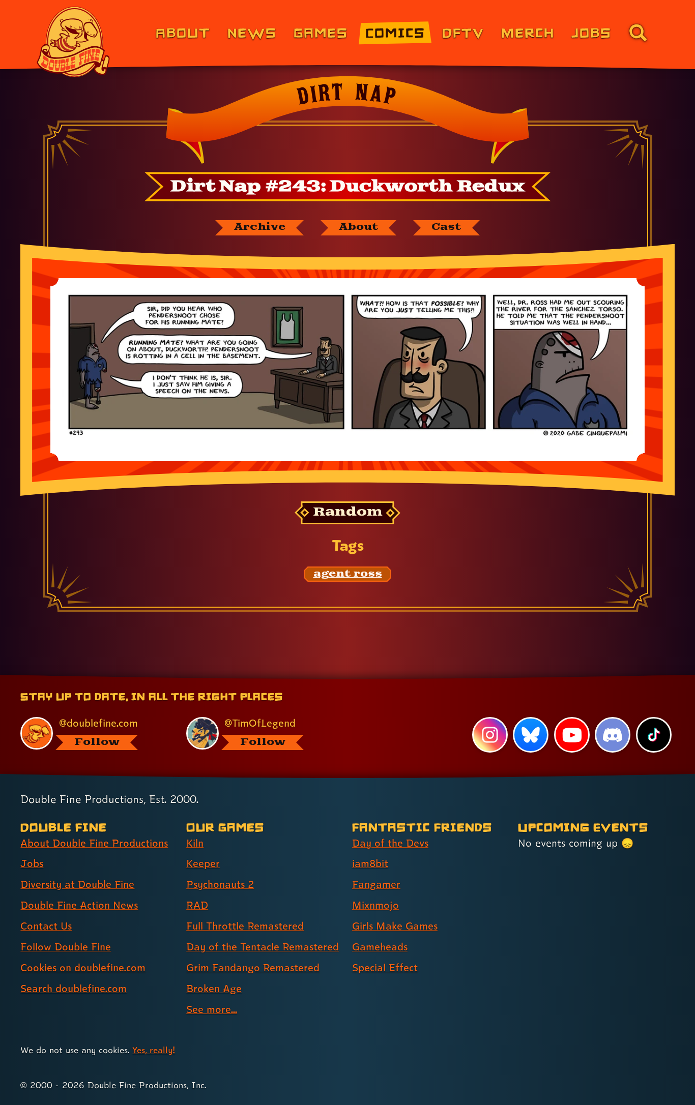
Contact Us (46, 926)
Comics (395, 32)
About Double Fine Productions (94, 843)
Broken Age (214, 988)
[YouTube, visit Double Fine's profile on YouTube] (572, 735)
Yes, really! (153, 1049)
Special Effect (385, 968)
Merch (528, 32)
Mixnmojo (375, 905)
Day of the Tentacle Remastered (262, 947)
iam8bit (370, 863)
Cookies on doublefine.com (83, 968)
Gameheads (380, 947)
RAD (197, 905)
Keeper (203, 863)
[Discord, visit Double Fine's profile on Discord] (612, 735)
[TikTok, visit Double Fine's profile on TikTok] (654, 735)
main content (400, 678)
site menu (336, 678)
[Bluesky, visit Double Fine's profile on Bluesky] (530, 735)
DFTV (463, 32)
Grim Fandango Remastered (253, 968)
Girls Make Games (395, 926)
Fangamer (376, 884)
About (183, 32)
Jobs (591, 32)
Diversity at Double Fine (77, 884)
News (252, 32)
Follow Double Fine (65, 947)
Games (321, 32)
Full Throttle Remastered (245, 926)
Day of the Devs (390, 843)
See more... (211, 1009)
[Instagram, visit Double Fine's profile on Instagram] (490, 735)
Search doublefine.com (73, 988)
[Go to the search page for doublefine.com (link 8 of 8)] (638, 32)
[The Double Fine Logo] (73, 41)
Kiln (195, 843)
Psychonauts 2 (220, 884)
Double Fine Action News (79, 905)
